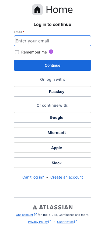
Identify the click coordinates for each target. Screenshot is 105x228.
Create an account (66, 177)
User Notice (65, 222)
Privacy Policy (38, 222)
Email (19, 32)
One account (26, 215)
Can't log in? (33, 177)
